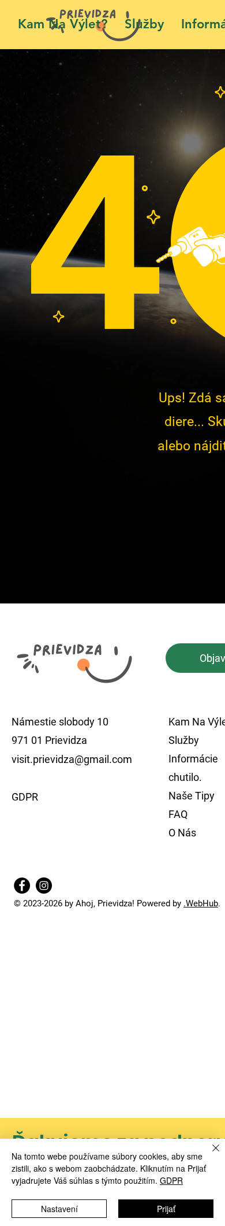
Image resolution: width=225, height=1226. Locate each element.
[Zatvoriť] (209, 1155)
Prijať (166, 1208)
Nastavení (59, 1208)
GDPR (171, 1180)
